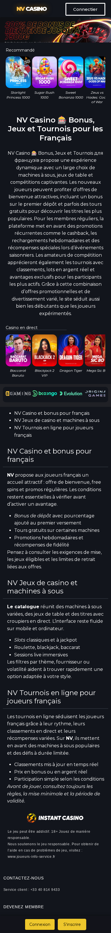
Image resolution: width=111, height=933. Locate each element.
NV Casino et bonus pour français (51, 413)
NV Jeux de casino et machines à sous (56, 420)
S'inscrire (72, 924)
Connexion (39, 924)
